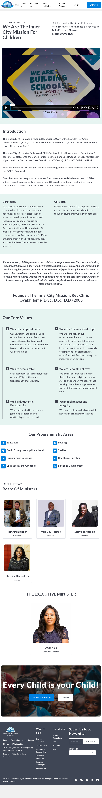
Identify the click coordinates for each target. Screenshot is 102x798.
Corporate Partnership (41, 750)
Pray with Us (41, 768)
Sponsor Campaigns (40, 763)
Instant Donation (40, 740)
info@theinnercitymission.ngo (22, 740)
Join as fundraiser (42, 697)
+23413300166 (16, 744)
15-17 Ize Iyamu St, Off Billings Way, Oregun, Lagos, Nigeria (18, 748)
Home (55, 742)
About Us (57, 745)
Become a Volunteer (40, 756)
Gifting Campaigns (57, 736)
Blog (54, 749)
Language (73, 748)
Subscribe (90, 741)
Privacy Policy (9, 781)
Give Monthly (41, 745)
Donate (94, 4)
